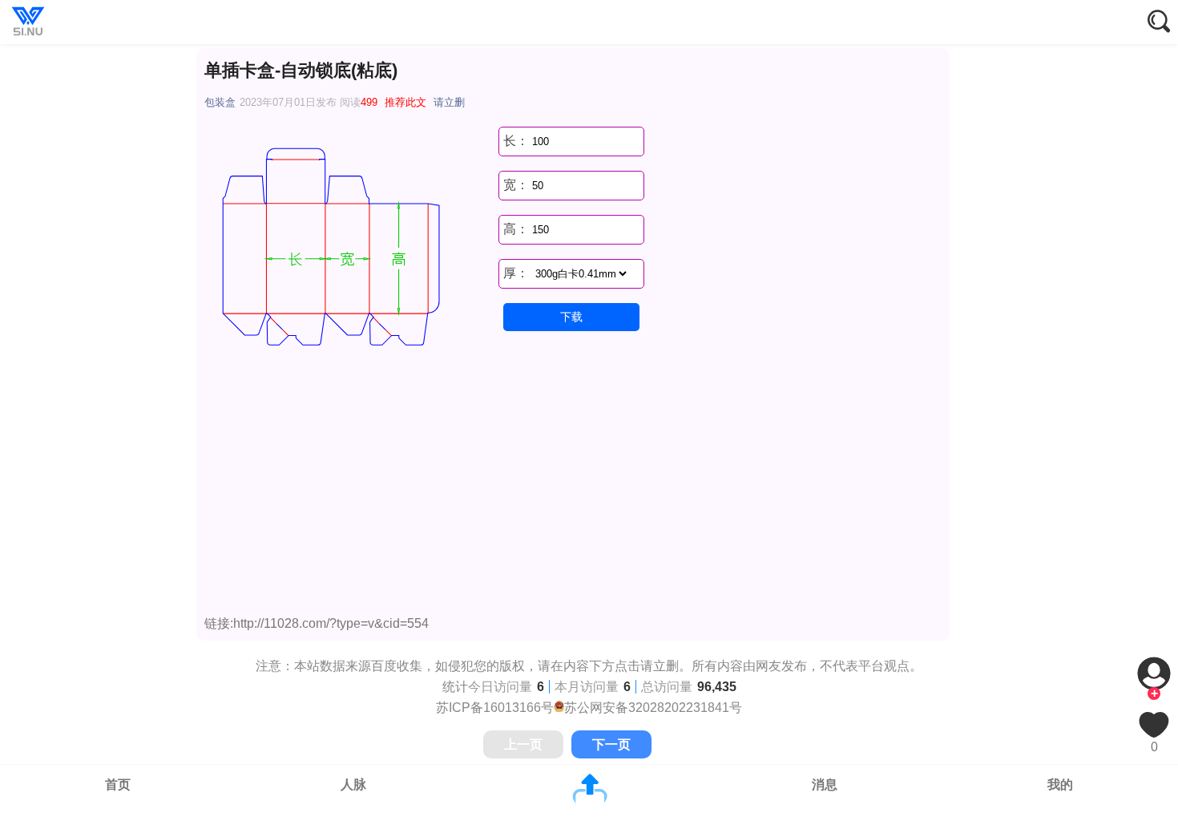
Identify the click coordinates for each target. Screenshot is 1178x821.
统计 (455, 687)
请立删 (449, 102)
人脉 (353, 784)
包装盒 (220, 102)
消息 (824, 784)
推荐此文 (405, 102)
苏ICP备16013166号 (495, 707)
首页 (118, 784)
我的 (1060, 784)
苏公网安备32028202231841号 (653, 707)
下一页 (611, 744)
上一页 (523, 744)
